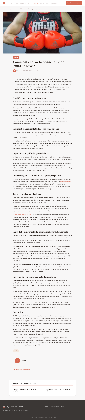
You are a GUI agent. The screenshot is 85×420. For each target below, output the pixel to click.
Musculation (54, 3)
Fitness (42, 3)
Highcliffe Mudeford (14, 406)
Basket (30, 3)
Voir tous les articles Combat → (22, 369)
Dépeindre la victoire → (74, 3)
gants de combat (65, 181)
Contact (63, 406)
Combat (36, 3)
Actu (16, 3)
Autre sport (23, 3)
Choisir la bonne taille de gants (22, 214)
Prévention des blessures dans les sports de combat (57, 390)
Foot (47, 3)
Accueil (11, 3)
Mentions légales (54, 406)
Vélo (61, 3)
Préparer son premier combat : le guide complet (24, 390)
